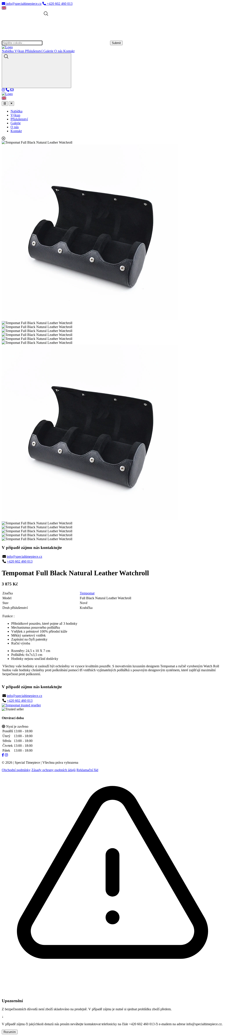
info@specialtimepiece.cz (24, 556)
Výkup (20, 51)
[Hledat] (36, 70)
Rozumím (10, 1032)
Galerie (48, 51)
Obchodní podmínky (16, 770)
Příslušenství (34, 51)
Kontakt (68, 51)
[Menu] (5, 103)
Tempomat (87, 593)
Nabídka (8, 51)
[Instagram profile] (3, 90)
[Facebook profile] (3, 755)
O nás (58, 51)
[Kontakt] (7, 90)
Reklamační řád (87, 770)
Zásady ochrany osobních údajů (53, 770)
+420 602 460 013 (20, 561)
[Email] (12, 90)
